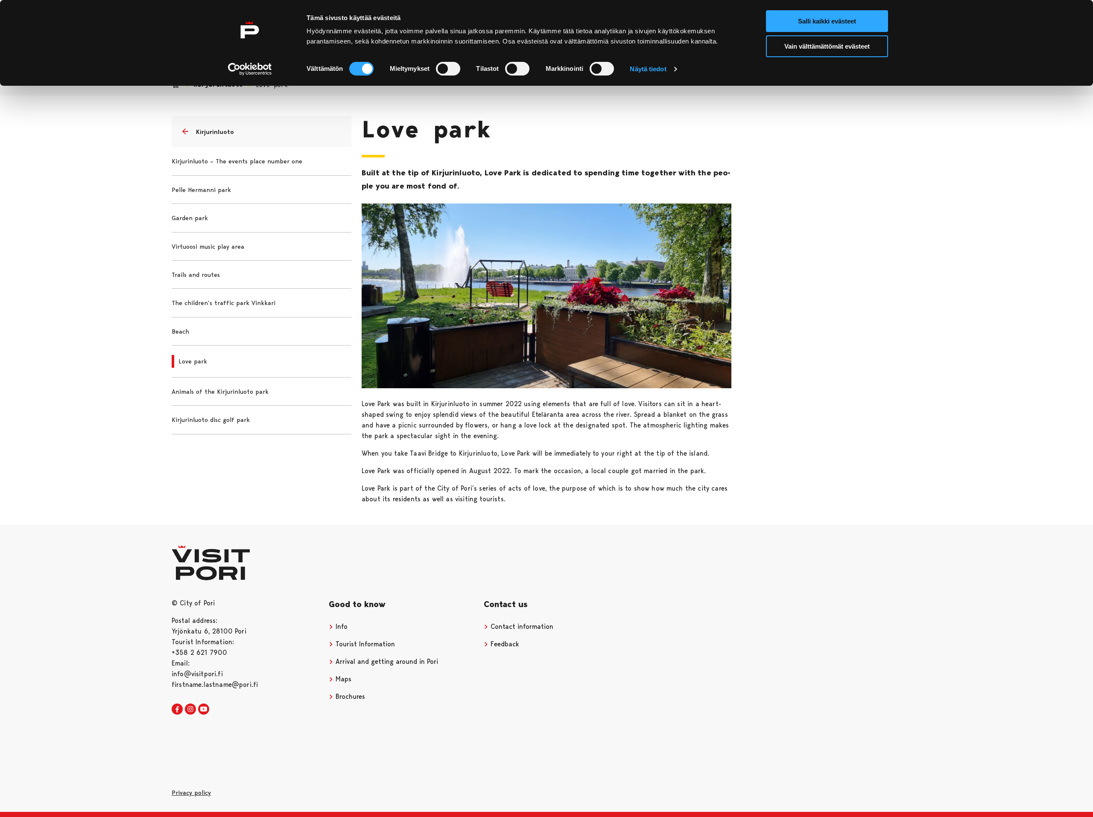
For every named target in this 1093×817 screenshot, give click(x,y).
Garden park (190, 218)
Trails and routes (196, 275)
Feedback (503, 644)
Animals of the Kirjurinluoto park (220, 391)
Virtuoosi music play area (208, 246)
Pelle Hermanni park (201, 190)
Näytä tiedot (648, 69)
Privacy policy (191, 793)
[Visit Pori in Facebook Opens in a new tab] (177, 709)
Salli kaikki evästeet (827, 21)
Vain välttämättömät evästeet (827, 46)
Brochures (349, 696)
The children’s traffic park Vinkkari (223, 303)
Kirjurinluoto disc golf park (211, 420)
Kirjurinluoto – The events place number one (237, 161)
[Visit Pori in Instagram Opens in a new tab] (190, 709)
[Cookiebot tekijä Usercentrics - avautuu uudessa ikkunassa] (250, 69)
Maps (342, 679)
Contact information (520, 626)
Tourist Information (364, 644)
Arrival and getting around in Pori (385, 661)
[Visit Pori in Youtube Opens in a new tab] (203, 709)
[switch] (448, 69)
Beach (180, 331)
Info (340, 626)
